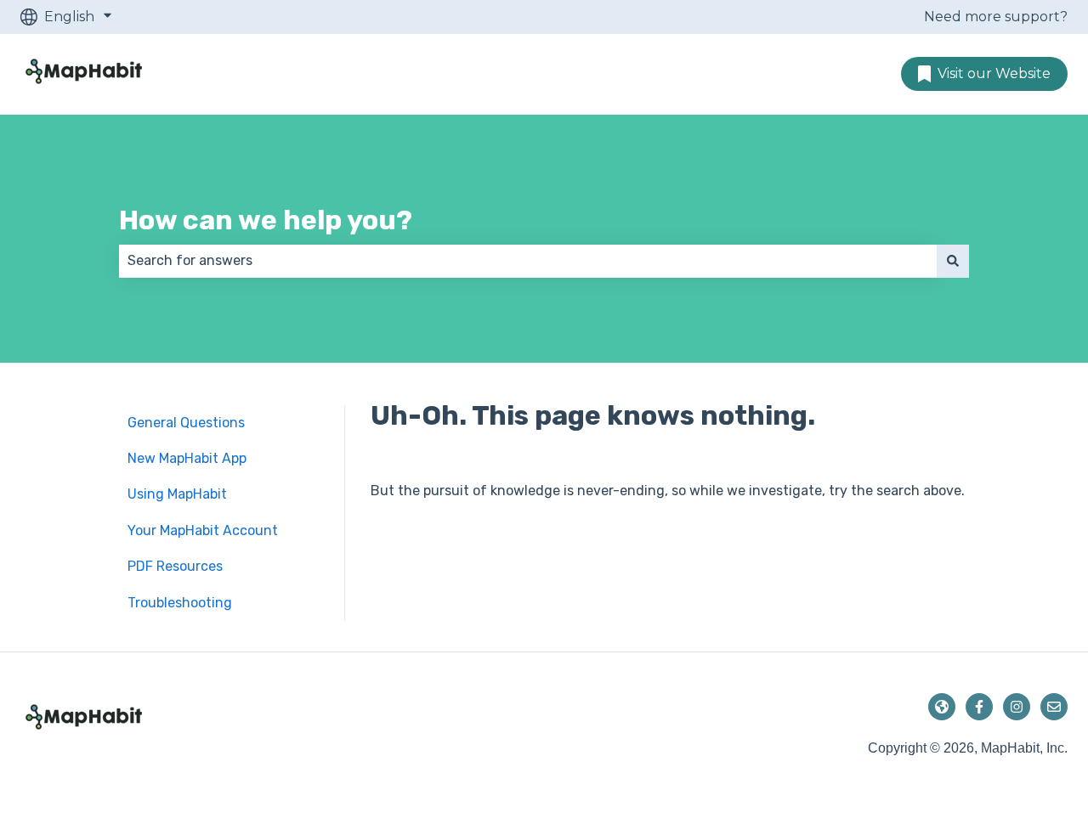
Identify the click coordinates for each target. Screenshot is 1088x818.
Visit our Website (994, 73)
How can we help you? (265, 220)
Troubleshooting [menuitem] (180, 603)
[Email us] (1054, 706)
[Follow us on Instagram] (1016, 706)
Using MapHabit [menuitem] (177, 494)
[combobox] (528, 261)
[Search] (953, 261)
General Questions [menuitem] (186, 423)
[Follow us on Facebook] (979, 706)
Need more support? (996, 16)
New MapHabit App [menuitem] (187, 458)
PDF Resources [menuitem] (175, 566)
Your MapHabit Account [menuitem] (203, 530)
